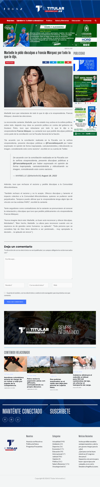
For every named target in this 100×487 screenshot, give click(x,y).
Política (55, 462)
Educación (56, 452)
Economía (56, 449)
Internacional (57, 454)
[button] (96, 20)
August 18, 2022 (49, 176)
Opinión (55, 459)
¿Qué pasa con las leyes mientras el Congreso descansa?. (87, 454)
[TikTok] (21, 9)
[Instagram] (9, 9)
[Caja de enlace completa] (15, 373)
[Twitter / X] (17, 9)
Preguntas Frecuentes (34, 447)
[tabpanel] (15, 373)
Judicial (55, 457)
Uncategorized (57, 467)
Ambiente (56, 444)
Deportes (55, 447)
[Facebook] (4, 9)
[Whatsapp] (13, 9)
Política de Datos (32, 444)
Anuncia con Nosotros (34, 442)
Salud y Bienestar (58, 464)
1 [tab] (50, 395)
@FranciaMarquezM (54, 143)
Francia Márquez (24, 131)
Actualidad (56, 442)
